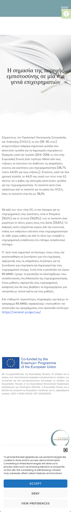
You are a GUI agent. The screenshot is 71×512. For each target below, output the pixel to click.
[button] (66, 13)
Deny (36, 493)
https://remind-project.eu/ (21, 312)
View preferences (35, 503)
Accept (35, 483)
